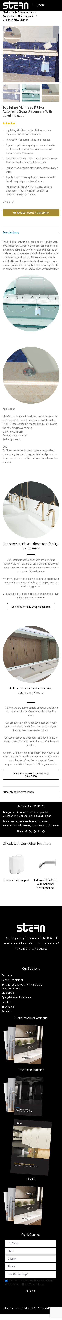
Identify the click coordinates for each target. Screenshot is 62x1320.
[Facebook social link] (26, 831)
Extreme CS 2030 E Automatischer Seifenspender (45, 884)
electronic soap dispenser (16, 825)
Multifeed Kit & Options (15, 20)
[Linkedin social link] (39, 831)
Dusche (6, 1002)
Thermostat (8, 1007)
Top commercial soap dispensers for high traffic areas (31, 546)
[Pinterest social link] (35, 831)
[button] (6, 53)
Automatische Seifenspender (18, 16)
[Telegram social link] (43, 831)
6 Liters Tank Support (16, 880)
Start (5, 12)
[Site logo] (16, 5)
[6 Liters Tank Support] (16, 863)
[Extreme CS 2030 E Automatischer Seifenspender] (45, 863)
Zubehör (6, 1011)
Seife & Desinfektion (23, 12)
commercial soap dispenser (33, 821)
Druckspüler (8, 993)
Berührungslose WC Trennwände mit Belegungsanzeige (22, 986)
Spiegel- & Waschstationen (16, 997)
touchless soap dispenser (45, 825)
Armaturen (7, 975)
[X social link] (30, 831)
